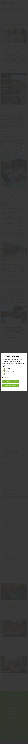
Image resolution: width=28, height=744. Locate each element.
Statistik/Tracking (10, 371)
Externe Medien (9, 373)
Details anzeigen (8, 377)
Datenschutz (4, 389)
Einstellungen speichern (10, 385)
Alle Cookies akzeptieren (10, 381)
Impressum (10, 389)
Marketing (8, 368)
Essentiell (8, 366)
